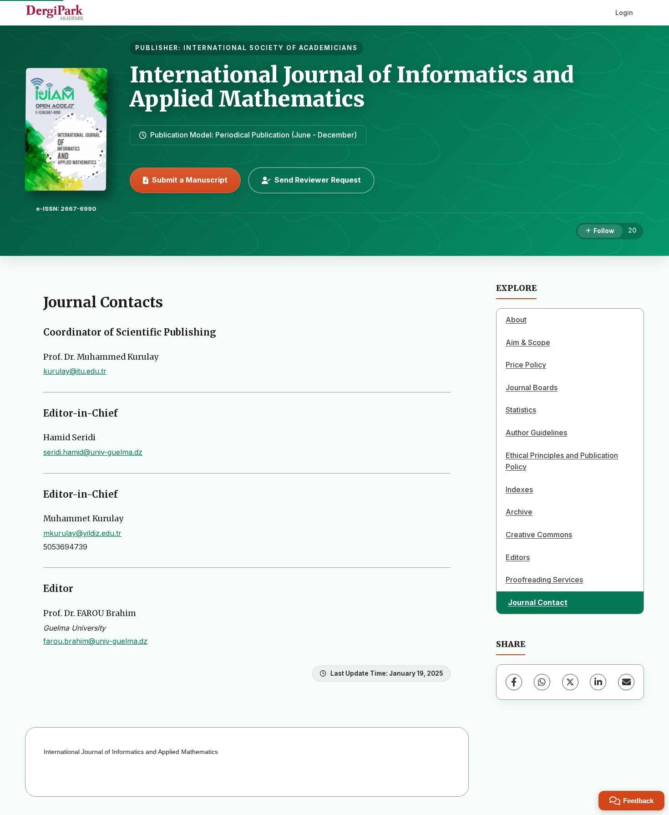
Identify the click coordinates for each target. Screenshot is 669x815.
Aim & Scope (528, 342)
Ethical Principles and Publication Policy (562, 461)
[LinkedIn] (598, 682)
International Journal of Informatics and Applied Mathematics (352, 86)
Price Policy (526, 364)
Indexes (519, 489)
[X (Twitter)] (570, 682)
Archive (519, 511)
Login (624, 12)
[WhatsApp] (542, 682)
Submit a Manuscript (190, 179)
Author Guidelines (536, 432)
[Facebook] (514, 682)
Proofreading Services (544, 579)
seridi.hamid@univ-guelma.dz (92, 452)
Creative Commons (539, 534)
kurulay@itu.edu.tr (74, 371)
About (516, 319)
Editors (518, 557)
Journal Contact (538, 602)
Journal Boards (532, 387)
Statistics (521, 409)
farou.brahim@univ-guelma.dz (95, 641)
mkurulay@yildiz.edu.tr (82, 533)
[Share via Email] (626, 682)
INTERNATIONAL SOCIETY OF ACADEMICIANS (270, 47)
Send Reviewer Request (317, 179)
